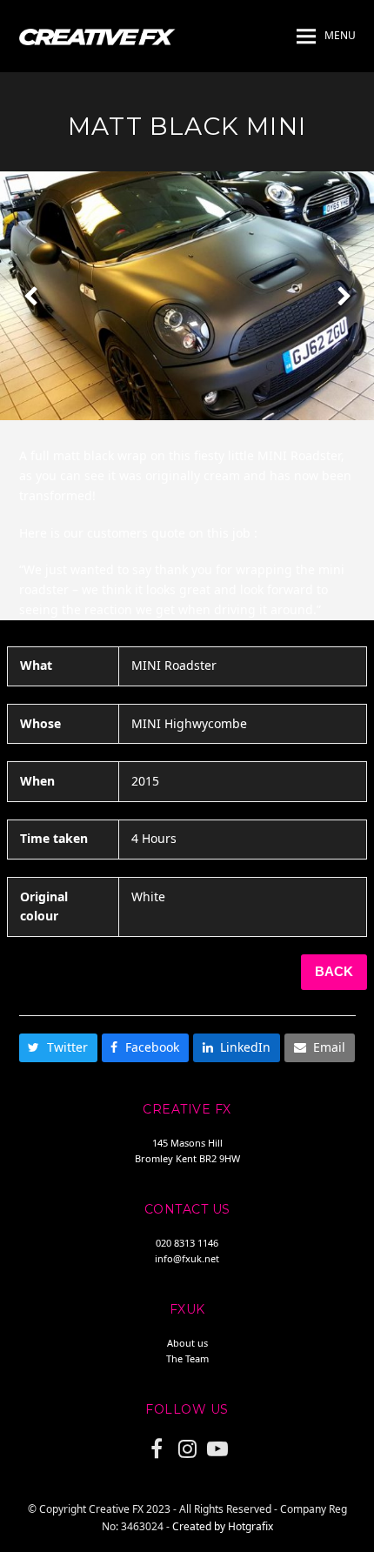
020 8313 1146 (187, 1242)
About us (187, 1342)
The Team (187, 1358)
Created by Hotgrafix (222, 1526)
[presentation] (30, 296)
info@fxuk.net (187, 1258)
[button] (326, 36)
